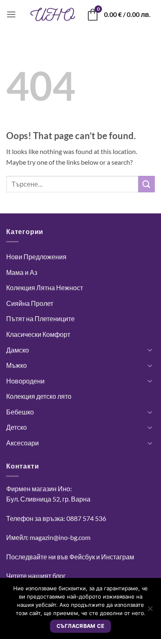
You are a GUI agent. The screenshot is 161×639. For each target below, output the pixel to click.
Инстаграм (117, 557)
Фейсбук (82, 557)
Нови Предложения (36, 256)
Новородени (25, 381)
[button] (11, 14)
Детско (16, 427)
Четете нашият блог (36, 576)
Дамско (17, 350)
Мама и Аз (21, 272)
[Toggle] (150, 350)
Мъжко (16, 365)
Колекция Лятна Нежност (44, 287)
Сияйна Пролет (29, 303)
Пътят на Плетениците (40, 318)
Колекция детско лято (38, 396)
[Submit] (146, 184)
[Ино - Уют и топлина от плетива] (52, 14)
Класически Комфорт (38, 334)
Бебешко (20, 412)
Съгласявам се (80, 626)
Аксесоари (22, 443)
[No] (150, 611)
